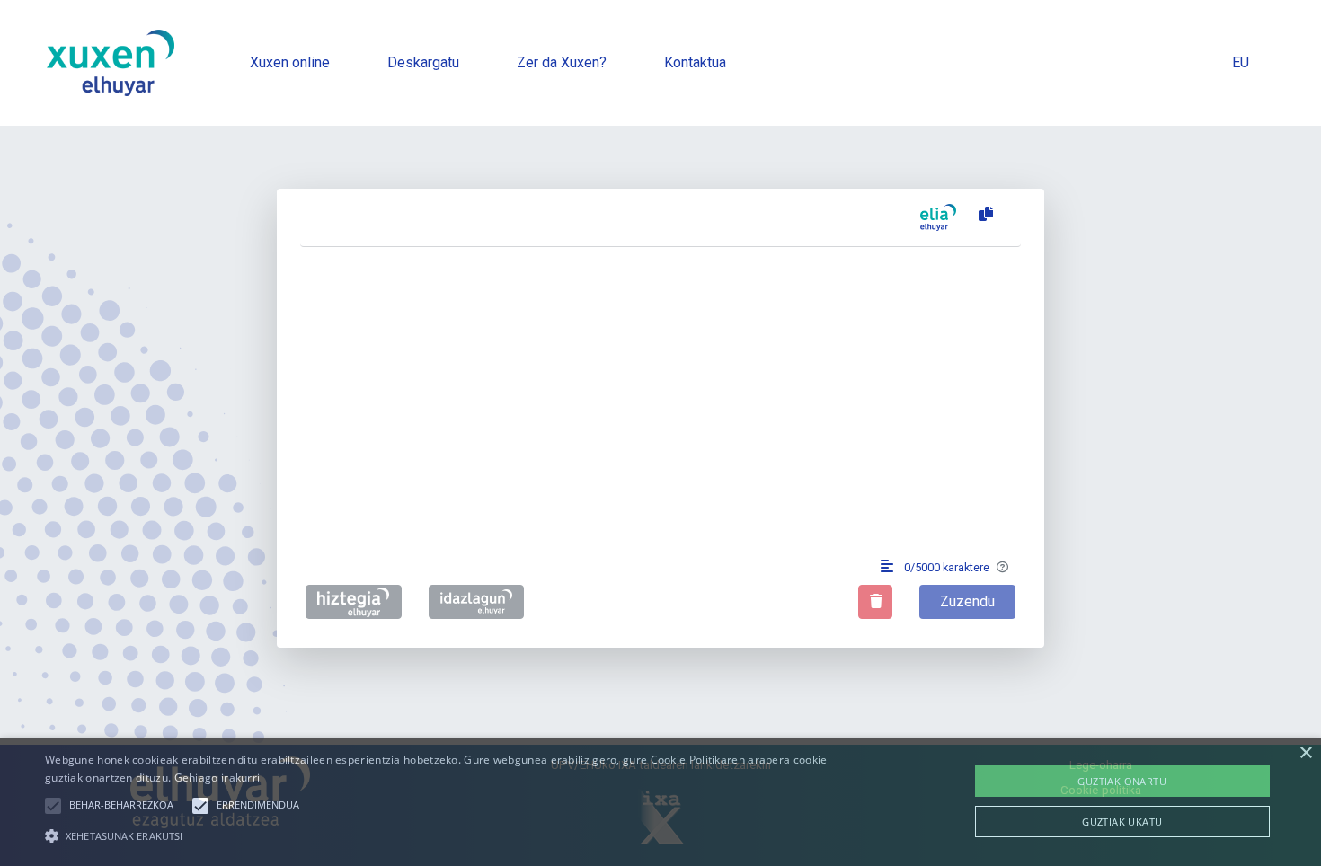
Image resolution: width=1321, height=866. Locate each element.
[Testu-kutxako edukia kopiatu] (982, 215)
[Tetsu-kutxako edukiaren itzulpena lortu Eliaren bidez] (938, 217)
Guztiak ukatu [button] (1122, 821)
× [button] (1305, 753)
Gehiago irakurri (217, 777)
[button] (53, 806)
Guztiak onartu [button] (1121, 781)
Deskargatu (423, 62)
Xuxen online (290, 62)
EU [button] (1240, 62)
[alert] (660, 802)
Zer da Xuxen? (562, 62)
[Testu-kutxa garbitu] (875, 602)
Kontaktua (695, 62)
